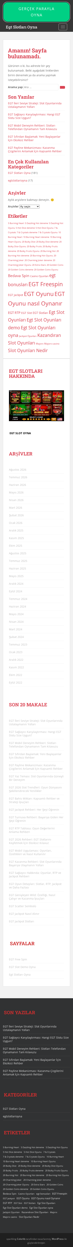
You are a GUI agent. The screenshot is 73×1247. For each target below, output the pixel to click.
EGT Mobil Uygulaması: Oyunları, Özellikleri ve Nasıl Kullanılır (30, 852)
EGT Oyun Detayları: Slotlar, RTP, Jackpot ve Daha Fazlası (35, 885)
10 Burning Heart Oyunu (43, 1161)
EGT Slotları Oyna (19, 173)
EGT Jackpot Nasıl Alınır (24, 914)
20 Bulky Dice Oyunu (52, 1166)
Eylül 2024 (15, 591)
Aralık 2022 (16, 660)
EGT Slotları (40, 313)
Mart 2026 (15, 507)
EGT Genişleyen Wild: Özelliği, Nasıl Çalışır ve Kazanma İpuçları (32, 896)
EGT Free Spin (18, 959)
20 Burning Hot (48, 251)
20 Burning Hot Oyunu (41, 255)
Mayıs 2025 (16, 576)
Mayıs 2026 (16, 492)
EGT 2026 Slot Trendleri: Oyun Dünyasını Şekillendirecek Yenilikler (35, 789)
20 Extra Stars (39, 265)
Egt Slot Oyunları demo (15, 1207)
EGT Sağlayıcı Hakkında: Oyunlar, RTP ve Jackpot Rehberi (35, 874)
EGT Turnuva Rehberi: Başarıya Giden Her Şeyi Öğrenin (36, 819)
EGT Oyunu (39, 294)
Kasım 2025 (16, 538)
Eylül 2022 (15, 682)
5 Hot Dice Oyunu (45, 228)
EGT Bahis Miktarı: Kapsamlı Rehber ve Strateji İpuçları (34, 800)
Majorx (39, 343)
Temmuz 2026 (18, 477)
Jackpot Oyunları (28, 336)
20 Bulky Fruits (34, 246)
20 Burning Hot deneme (32, 1175)
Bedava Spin (18, 275)
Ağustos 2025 (17, 553)
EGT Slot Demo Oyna (22, 967)
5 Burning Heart (16, 223)
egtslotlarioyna (17, 180)
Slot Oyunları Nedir (28, 350)
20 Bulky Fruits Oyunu (28, 251)
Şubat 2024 (16, 637)
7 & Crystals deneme (27, 232)
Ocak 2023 (15, 652)
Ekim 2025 (15, 545)
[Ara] (62, 87)
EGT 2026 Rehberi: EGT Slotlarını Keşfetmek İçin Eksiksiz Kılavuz (30, 841)
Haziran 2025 (17, 568)
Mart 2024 (15, 629)
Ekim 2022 (15, 675)
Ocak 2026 (15, 523)
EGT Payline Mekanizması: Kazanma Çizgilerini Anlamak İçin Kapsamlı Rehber (35, 149)
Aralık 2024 (16, 583)
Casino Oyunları (39, 276)
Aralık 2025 (16, 530)
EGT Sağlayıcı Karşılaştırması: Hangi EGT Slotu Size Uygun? (34, 116)
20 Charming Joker (12, 1180)
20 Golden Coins (55, 265)
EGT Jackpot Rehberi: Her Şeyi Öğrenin (34, 809)
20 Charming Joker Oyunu (16, 1184)
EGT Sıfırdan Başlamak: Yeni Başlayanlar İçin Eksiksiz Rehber (34, 138)
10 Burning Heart (55, 1156)
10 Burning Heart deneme (36, 237)
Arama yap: (15, 87)
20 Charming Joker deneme (38, 260)
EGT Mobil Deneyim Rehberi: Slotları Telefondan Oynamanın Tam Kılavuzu (32, 127)
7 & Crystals (49, 1152)
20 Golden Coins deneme (20, 269)
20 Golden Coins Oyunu (46, 269)
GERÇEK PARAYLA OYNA (36, 12)
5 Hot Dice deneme (25, 228)
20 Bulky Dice (28, 241)
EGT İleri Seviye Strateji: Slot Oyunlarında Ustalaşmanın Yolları (35, 105)
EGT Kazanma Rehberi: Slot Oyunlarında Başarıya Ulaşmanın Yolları (35, 863)
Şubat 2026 (16, 515)
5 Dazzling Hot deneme (36, 223)
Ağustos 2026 (17, 469)
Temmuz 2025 (18, 561)
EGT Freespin (45, 284)
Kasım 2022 (16, 667)
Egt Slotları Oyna (21, 26)
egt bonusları (43, 1193)
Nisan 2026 (16, 500)
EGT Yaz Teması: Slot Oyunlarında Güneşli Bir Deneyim (36, 778)
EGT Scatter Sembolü (22, 906)
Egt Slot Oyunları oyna (41, 1207)
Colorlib (21, 1239)
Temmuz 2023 (18, 644)
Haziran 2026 (17, 485)
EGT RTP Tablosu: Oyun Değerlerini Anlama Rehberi (32, 830)
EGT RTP (14, 312)
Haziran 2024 (17, 606)
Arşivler (13, 206)
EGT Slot (26, 313)
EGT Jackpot (15, 295)
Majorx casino (51, 343)
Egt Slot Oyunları (46, 1203)
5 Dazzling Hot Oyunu (57, 1147)
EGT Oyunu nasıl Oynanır (45, 1198)
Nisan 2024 (16, 622)
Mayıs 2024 (16, 614)
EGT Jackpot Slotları (21, 921)
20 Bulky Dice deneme (47, 241)
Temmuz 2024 (18, 599)
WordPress (58, 1239)
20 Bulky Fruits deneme (31, 1170)
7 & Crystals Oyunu (48, 232)
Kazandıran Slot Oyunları (35, 1212)
